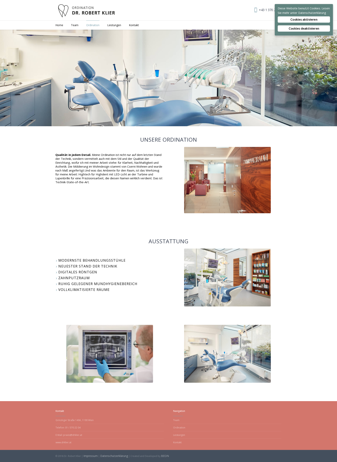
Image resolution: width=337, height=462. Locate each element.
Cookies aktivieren (303, 19)
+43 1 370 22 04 (270, 10)
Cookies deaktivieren (304, 28)
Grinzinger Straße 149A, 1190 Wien (75, 420)
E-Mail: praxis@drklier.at (69, 435)
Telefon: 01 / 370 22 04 (68, 427)
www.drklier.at (63, 442)
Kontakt (177, 442)
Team (176, 420)
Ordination (179, 427)
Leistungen (179, 435)
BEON (165, 456)
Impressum (90, 456)
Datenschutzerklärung (114, 456)
